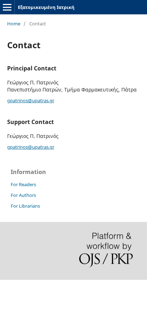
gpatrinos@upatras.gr (30, 100)
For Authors (23, 195)
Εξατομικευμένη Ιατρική (46, 7)
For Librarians (25, 206)
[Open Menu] (7, 7)
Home (13, 23)
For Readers (23, 184)
